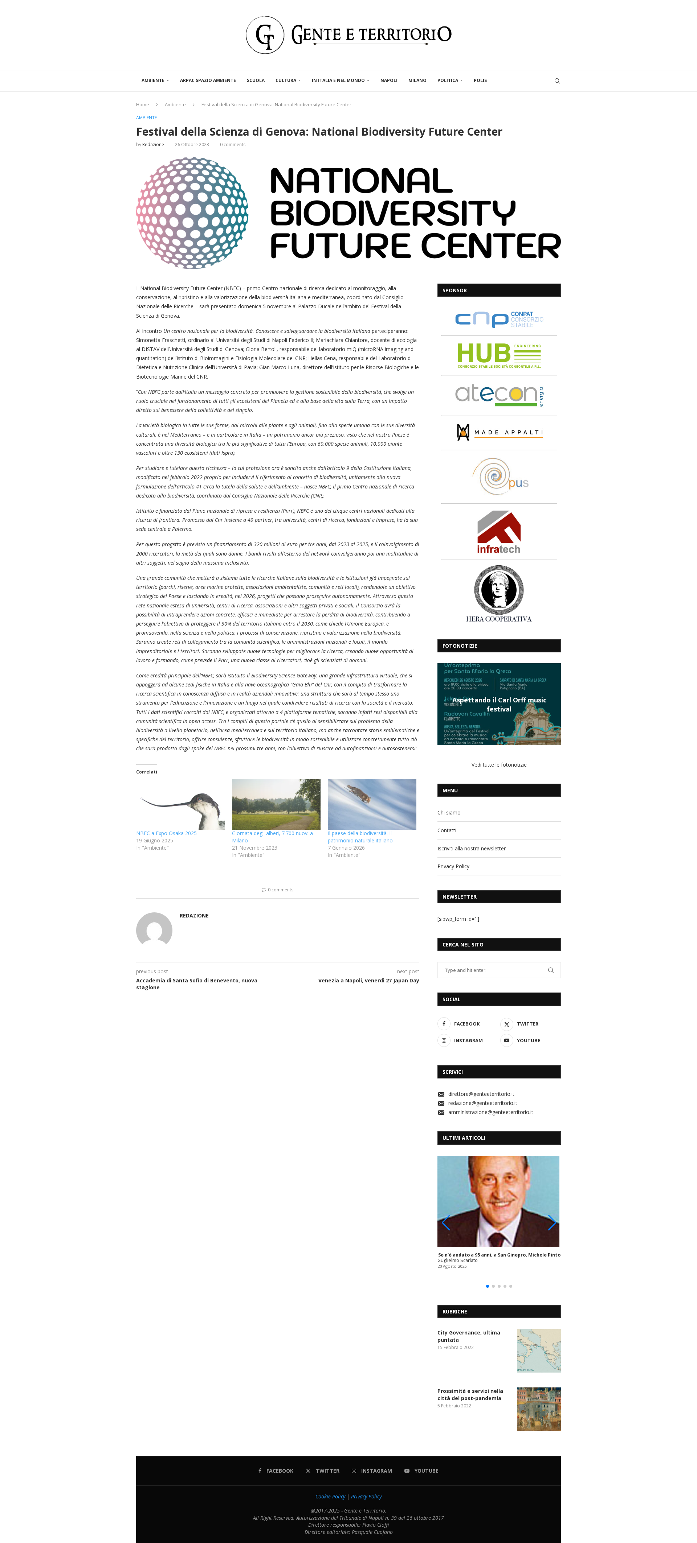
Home (142, 104)
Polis (480, 80)
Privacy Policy (453, 866)
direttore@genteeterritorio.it (481, 1093)
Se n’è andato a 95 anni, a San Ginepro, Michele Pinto (499, 1255)
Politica (447, 80)
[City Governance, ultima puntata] (539, 1351)
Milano (417, 80)
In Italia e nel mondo (338, 80)
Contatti (446, 830)
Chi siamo (449, 812)
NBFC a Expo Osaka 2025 (166, 833)
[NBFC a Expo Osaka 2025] (180, 804)
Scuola (256, 80)
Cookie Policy (330, 1496)
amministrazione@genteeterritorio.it (490, 1112)
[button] (444, 704)
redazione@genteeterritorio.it (482, 1103)
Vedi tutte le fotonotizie (499, 764)
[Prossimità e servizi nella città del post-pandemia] (539, 1409)
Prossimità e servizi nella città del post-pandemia (470, 1394)
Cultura (286, 80)
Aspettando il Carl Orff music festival (499, 704)
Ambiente (153, 80)
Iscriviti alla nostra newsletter (471, 848)
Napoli (389, 80)
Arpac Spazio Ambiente (208, 80)
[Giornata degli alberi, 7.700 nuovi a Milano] (276, 804)
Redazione (153, 144)
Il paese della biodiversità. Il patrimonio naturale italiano (360, 837)
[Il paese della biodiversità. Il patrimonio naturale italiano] (372, 804)
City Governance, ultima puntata (468, 1336)
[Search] (557, 80)
